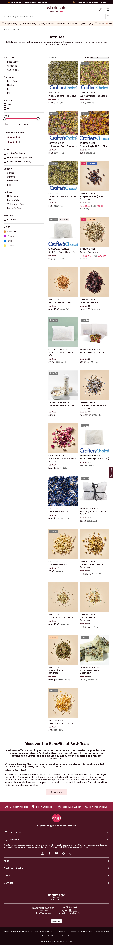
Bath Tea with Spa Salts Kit (93, 354)
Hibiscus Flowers (89, 302)
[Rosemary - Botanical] (63, 597)
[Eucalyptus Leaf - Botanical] (95, 597)
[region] (56, 2)
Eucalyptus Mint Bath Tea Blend (62, 197)
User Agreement (59, 931)
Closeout (12, 65)
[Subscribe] (107, 832)
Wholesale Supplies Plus (20, 157)
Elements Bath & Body (19, 161)
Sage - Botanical (89, 252)
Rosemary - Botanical (60, 617)
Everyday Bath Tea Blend (93, 95)
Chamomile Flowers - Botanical (91, 565)
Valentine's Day (15, 204)
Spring (10, 172)
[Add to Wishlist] (75, 63)
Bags (9, 89)
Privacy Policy (10, 931)
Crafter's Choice (16, 153)
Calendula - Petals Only (61, 723)
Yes (9, 104)
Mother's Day (14, 200)
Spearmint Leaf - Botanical (57, 671)
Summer (11, 176)
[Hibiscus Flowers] (95, 282)
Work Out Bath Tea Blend (62, 95)
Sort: (87, 58)
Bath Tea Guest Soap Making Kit (91, 671)
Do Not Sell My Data (50, 936)
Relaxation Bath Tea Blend (63, 146)
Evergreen (12, 180)
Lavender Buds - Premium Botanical (94, 407)
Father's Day (14, 208)
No (8, 108)
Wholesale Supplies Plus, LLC (60, 941)
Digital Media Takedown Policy (96, 931)
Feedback (56, 921)
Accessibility (74, 931)
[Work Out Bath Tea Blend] (63, 75)
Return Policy (24, 931)
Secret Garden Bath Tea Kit (61, 407)
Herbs (10, 85)
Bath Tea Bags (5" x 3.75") (62, 252)
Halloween (12, 196)
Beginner (12, 219)
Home (6, 29)
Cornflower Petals (58, 511)
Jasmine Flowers (57, 564)
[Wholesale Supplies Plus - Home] (56, 9)
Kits (9, 93)
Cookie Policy (67, 936)
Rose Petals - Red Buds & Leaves (62, 460)
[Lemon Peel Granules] (63, 282)
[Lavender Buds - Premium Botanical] (95, 385)
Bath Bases (13, 81)
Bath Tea (16, 29)
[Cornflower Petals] (63, 491)
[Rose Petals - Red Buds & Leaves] (63, 438)
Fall (9, 184)
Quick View (63, 86)
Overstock (13, 69)
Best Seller (13, 61)
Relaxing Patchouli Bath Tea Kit (93, 512)
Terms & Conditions (41, 931)
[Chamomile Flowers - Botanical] (95, 544)
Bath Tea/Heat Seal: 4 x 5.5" (61, 354)
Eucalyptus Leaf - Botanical (89, 618)
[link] (42, 853)
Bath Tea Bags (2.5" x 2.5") (94, 458)
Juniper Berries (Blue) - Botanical (92, 197)
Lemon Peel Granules (60, 302)
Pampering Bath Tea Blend (94, 146)
